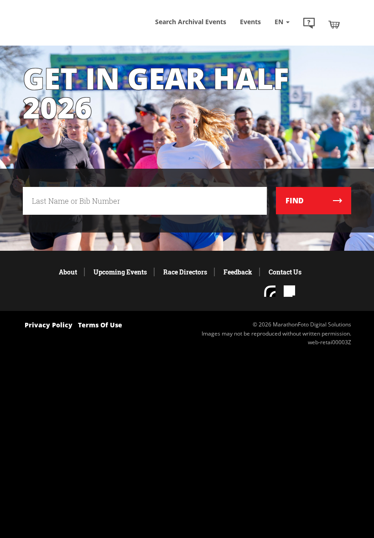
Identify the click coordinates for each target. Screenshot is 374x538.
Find (295, 201)
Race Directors (185, 272)
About (68, 272)
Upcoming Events (120, 272)
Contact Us (285, 272)
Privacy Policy (49, 325)
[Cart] (334, 24)
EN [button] (280, 21)
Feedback (237, 272)
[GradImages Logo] (68, 27)
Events (250, 21)
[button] (309, 24)
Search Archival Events (190, 21)
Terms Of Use (100, 325)
